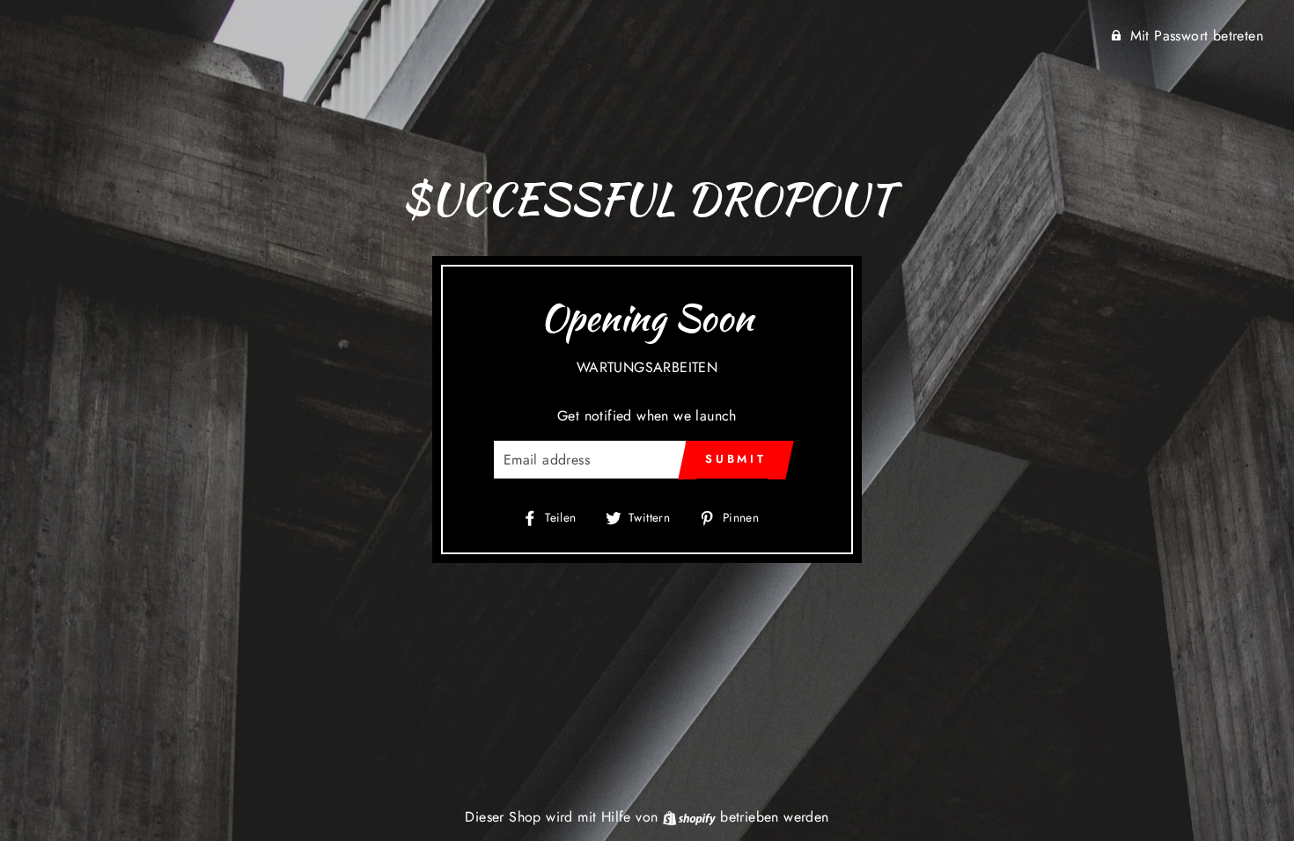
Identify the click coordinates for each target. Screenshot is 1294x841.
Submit (736, 458)
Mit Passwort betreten (1196, 36)
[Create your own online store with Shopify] (691, 817)
